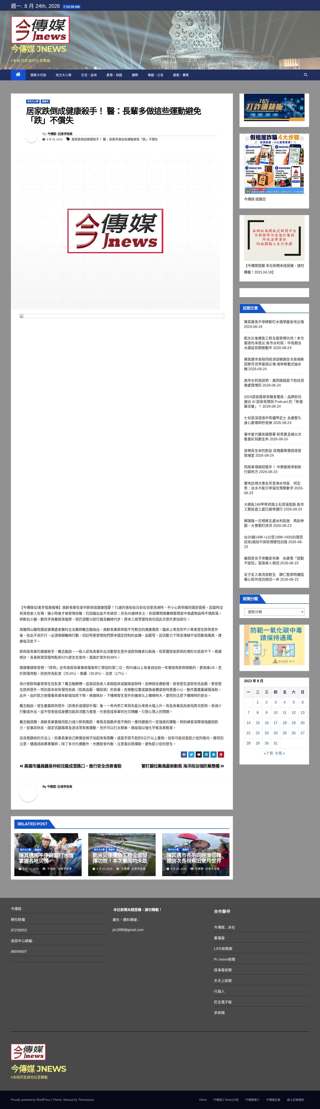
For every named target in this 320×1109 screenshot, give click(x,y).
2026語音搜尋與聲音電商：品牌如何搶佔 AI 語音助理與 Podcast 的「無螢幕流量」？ (273, 401)
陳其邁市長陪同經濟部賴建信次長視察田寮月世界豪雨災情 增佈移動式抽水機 (194, 863)
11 (284, 712)
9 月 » (280, 753)
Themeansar (86, 1099)
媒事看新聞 (223, 970)
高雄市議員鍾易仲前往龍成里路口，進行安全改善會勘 (72, 766)
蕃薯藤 (219, 938)
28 (249, 743)
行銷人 (219, 991)
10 (276, 712)
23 (267, 733)
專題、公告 (156, 75)
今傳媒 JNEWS (38, 49)
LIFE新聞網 (223, 949)
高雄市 (45, 101)
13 (303, 712)
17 (276, 723)
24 (276, 733)
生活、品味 (89, 75)
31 (276, 743)
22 (258, 733)
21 (249, 733)
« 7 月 (268, 753)
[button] (305, 75)
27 (303, 733)
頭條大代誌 (38, 75)
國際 (135, 75)
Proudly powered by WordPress (31, 1099)
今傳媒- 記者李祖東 (59, 134)
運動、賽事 (181, 75)
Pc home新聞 (224, 959)
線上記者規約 (295, 1099)
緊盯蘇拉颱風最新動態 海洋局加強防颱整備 (181, 766)
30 (267, 743)
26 (294, 733)
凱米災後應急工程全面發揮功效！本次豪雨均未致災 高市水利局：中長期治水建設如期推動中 (120, 863)
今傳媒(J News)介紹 (226, 1099)
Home (203, 1099)
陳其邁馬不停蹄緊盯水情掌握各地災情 (46, 858)
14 (249, 723)
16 (267, 723)
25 (285, 733)
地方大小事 (64, 75)
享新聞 (219, 1013)
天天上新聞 (223, 981)
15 (258, 723)
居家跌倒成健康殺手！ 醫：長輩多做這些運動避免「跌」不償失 (115, 139)
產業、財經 (114, 75)
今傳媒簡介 (252, 1099)
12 (294, 712)
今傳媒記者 (273, 1099)
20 (303, 723)
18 (285, 723)
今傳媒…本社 (224, 927)
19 (294, 723)
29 (258, 743)
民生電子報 (223, 1002)
